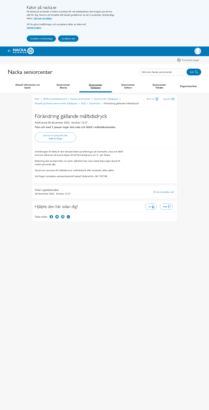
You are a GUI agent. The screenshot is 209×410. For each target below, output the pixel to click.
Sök (192, 72)
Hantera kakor (34, 27)
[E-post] (68, 216)
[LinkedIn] (62, 216)
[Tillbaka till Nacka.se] (21, 51)
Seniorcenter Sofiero (128, 86)
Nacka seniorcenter (30, 72)
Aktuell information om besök (27, 86)
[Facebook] (51, 216)
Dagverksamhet (188, 86)
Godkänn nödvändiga (41, 38)
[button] (197, 51)
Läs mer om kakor (43, 18)
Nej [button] (165, 206)
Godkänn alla (68, 38)
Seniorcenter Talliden (159, 86)
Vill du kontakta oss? (163, 192)
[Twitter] (57, 216)
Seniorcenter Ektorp (63, 86)
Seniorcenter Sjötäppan (95, 86)
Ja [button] (149, 206)
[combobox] (162, 72)
